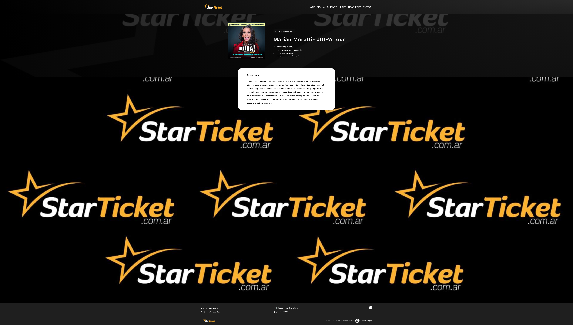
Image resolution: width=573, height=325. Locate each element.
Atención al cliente (323, 7)
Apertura (274, 50)
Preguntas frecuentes (355, 7)
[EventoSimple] (363, 321)
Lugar (274, 53)
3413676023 (282, 312)
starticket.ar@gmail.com (288, 308)
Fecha (274, 47)
